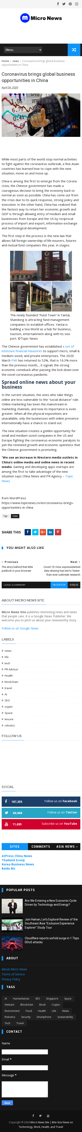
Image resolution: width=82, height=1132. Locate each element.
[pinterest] (70, 4)
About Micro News (14, 969)
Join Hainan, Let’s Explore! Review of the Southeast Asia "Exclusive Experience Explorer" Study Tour (51, 923)
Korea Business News (18, 864)
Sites (15, 847)
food (29, 1011)
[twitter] (64, 4)
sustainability (65, 1017)
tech (7, 663)
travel (8, 688)
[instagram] (76, 4)
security (25, 1017)
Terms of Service (13, 974)
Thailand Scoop (13, 860)
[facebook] (58, 4)
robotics (10, 725)
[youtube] (48, 1116)
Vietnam (9, 1004)
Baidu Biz (8, 868)
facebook (59, 585)
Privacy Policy (11, 979)
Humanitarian (21, 998)
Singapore (52, 998)
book (42, 1004)
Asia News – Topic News (67, 847)
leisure (9, 719)
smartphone (44, 1017)
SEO (7, 700)
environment (12, 1011)
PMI (14, 360)
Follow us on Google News (20, 628)
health (9, 675)
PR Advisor (11, 669)
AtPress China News (17, 856)
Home (5, 61)
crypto (9, 706)
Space (9, 713)
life (7, 657)
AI (6, 694)
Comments (41, 847)
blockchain (11, 682)
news (16, 61)
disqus (74, 585)
